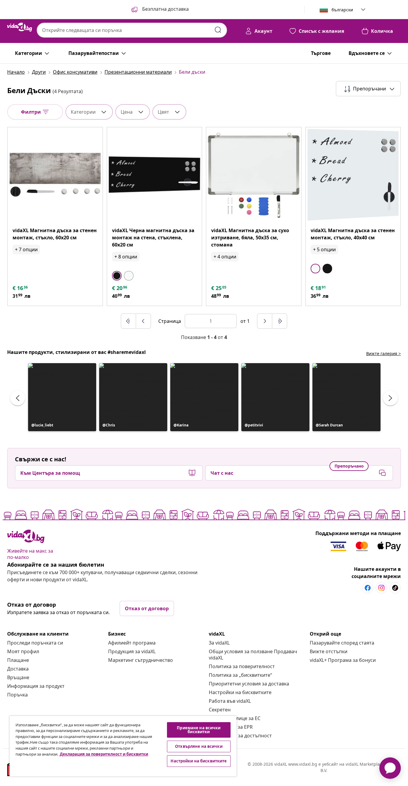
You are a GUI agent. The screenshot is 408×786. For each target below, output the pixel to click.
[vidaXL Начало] (19, 27)
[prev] (143, 321)
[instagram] (381, 588)
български (342, 10)
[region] (123, 746)
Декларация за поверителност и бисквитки (104, 754)
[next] (264, 321)
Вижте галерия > (383, 353)
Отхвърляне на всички (199, 746)
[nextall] (279, 321)
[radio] (117, 276)
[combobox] (132, 30)
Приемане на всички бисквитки (198, 729)
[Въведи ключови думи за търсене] (218, 30)
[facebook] (368, 588)
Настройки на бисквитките (240, 692)
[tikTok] (395, 588)
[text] (21, 288)
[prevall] (128, 321)
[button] (159, 9)
